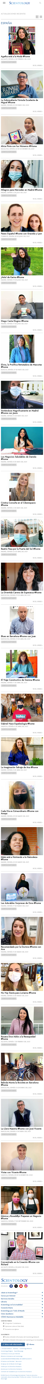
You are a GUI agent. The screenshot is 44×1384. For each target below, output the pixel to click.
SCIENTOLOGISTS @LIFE (9, 62)
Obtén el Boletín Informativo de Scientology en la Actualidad (24, 1340)
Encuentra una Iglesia (12, 1329)
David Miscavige (18, 1351)
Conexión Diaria (7, 1308)
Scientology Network (26, 1348)
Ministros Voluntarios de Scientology (11, 1356)
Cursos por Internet (8, 1296)
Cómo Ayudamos (7, 1314)
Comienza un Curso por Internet (10, 1353)
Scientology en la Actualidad (11, 1305)
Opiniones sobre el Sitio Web (14, 1326)
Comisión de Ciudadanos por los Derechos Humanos (16, 1371)
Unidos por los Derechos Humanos (11, 1366)
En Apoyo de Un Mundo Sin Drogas (11, 1364)
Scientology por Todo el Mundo (13, 1311)
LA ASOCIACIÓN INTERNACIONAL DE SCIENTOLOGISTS (16, 1359)
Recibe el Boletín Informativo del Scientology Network (22, 1337)
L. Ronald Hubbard (6, 1348)
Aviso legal (4, 1379)
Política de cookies (25, 1377)
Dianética (15, 1348)
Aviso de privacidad (13, 1377)
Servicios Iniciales (7, 1299)
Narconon (19, 1361)
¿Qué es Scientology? (9, 1293)
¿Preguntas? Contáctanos (13, 1323)
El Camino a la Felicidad (7, 1361)
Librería (4, 1302)
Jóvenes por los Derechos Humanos (11, 1369)
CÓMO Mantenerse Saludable (12, 1317)
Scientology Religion (7, 1351)
